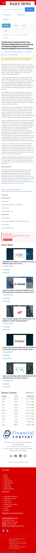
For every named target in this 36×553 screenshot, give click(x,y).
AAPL (3, 402)
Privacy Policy (12, 543)
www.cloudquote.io (18, 444)
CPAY (8, 358)
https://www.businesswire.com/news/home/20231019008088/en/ (17, 191)
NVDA (3, 419)
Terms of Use (23, 542)
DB (11, 358)
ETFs (24, 25)
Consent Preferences (8, 552)
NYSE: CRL (26, 64)
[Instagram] (25, 456)
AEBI (8, 329)
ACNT (8, 301)
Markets (6, 25)
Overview (6, 34)
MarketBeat (7, 269)
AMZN (4, 399)
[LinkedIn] (20, 456)
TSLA (3, 424)
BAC (3, 407)
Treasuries (6, 38)
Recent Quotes (7, 15)
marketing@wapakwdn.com (16, 526)
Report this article (7, 239)
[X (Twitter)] (11, 456)
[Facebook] (16, 456)
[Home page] (20, 3)
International (25, 34)
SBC (8, 272)
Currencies (17, 34)
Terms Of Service (21, 450)
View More (29, 393)
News (11, 34)
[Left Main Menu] (4, 2)
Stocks (16, 25)
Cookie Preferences (14, 545)
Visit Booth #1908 (18, 160)
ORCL (3, 422)
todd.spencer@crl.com (7, 211)
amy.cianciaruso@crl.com (8, 228)
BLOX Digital (17, 548)
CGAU (8, 386)
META (3, 413)
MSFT (3, 416)
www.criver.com (20, 183)
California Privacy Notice (21, 543)
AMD (3, 404)
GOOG (4, 410)
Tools (5, 30)
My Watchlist (21, 15)
